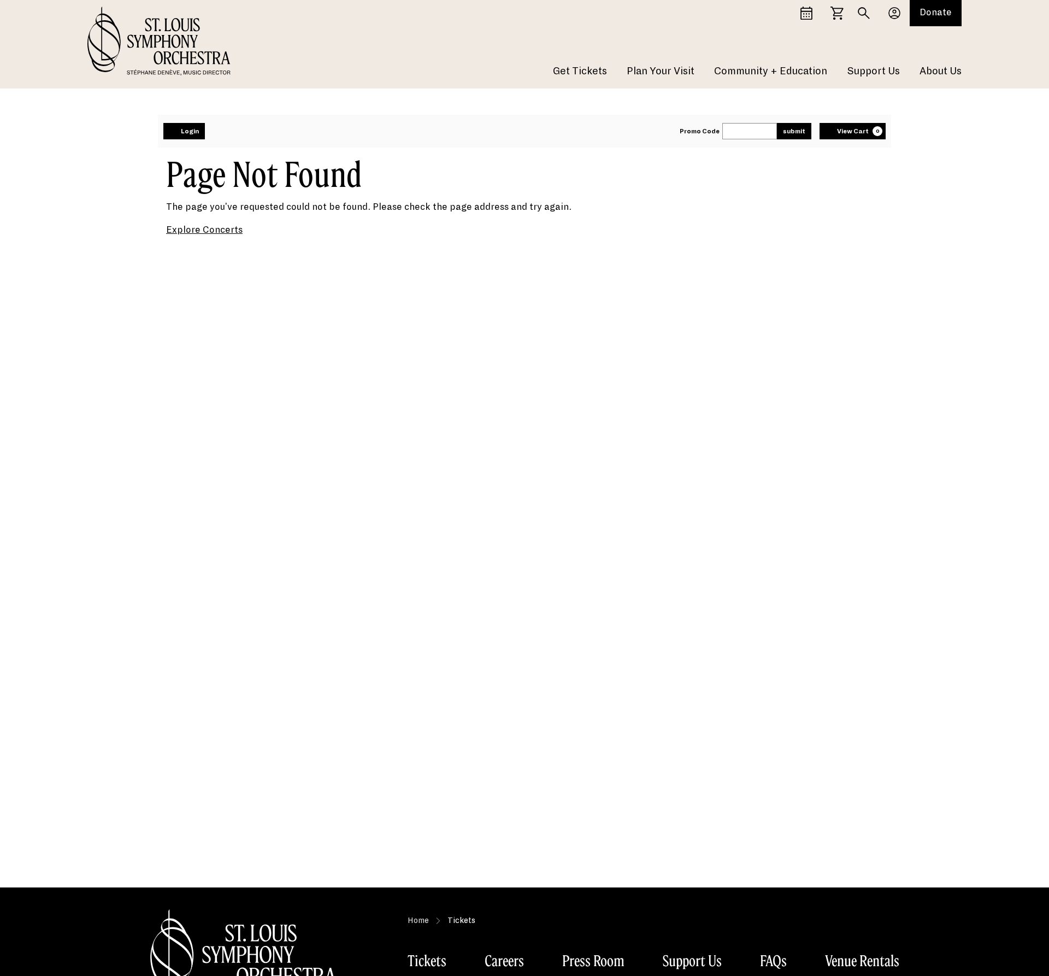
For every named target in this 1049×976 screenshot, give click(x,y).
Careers (504, 960)
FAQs (773, 960)
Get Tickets (580, 71)
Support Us (873, 71)
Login (190, 131)
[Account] (894, 13)
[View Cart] (837, 13)
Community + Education (770, 71)
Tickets (427, 960)
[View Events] (806, 13)
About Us (941, 71)
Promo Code (700, 131)
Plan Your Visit (660, 71)
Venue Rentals (862, 960)
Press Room (593, 960)
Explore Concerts (204, 230)
